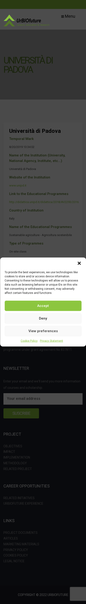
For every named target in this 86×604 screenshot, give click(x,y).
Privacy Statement (51, 340)
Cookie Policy (29, 340)
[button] (79, 263)
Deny (43, 318)
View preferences (43, 331)
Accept (43, 306)
